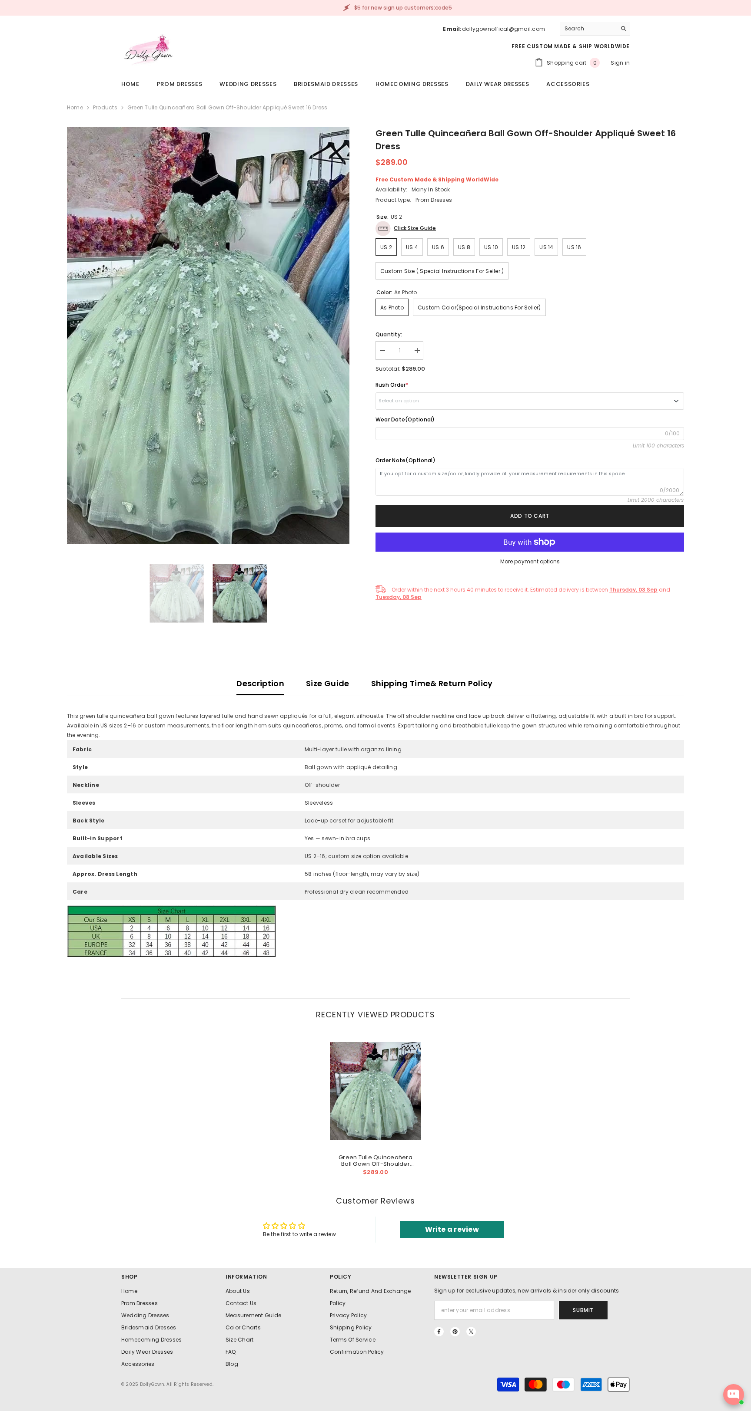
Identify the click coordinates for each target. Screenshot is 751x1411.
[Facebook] (439, 1331)
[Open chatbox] (733, 1394)
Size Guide (327, 683)
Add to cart (529, 516)
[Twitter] (471, 1331)
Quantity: (389, 334)
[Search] (595, 29)
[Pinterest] (455, 1331)
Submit (583, 1310)
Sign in (620, 62)
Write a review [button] (452, 1229)
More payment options (530, 561)
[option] (208, 335)
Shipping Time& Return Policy (432, 683)
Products (105, 107)
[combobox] (588, 28)
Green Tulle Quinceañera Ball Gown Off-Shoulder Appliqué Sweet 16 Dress (375, 1160)
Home (75, 107)
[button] (406, 228)
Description (260, 683)
